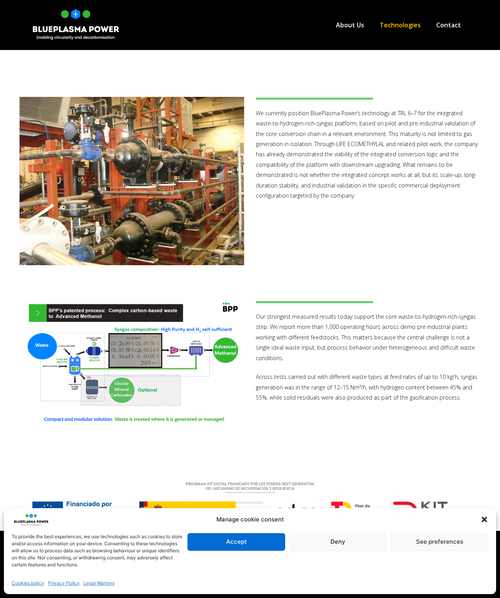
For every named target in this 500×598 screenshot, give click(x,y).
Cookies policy (28, 583)
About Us (350, 25)
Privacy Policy (64, 583)
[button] (484, 519)
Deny (337, 541)
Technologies (400, 25)
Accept (236, 541)
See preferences (439, 541)
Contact (448, 25)
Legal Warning (99, 583)
